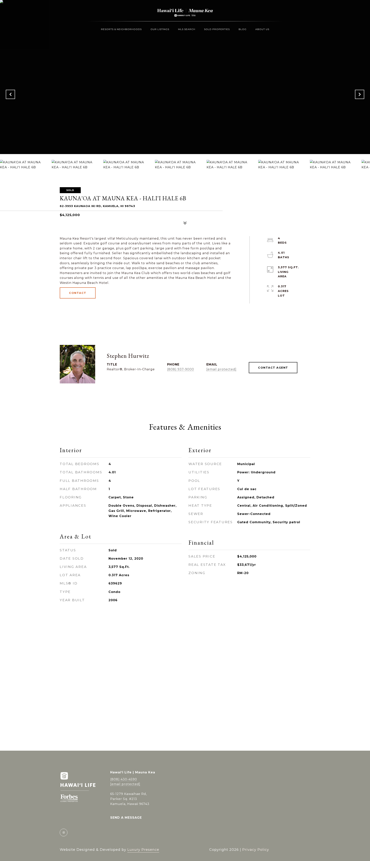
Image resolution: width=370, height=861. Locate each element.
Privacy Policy (255, 850)
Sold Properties (217, 29)
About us (262, 29)
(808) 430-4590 (123, 779)
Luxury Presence (143, 850)
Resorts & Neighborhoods (121, 29)
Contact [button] (77, 293)
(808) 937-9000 (180, 369)
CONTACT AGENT (273, 367)
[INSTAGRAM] (63, 832)
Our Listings (160, 29)
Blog (242, 29)
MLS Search (186, 29)
